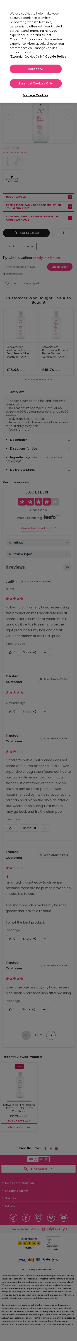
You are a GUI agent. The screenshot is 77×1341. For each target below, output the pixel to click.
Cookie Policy (55, 56)
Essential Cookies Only (36, 83)
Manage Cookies (35, 95)
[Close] (71, 6)
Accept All (36, 69)
